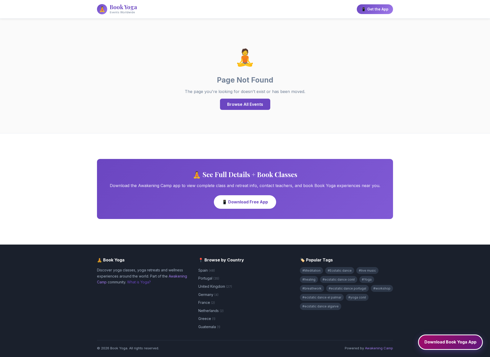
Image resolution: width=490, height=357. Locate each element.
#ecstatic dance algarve (320, 306)
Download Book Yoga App (450, 341)
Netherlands (211, 310)
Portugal (208, 278)
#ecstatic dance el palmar (321, 297)
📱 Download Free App (245, 201)
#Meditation (311, 270)
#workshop (381, 288)
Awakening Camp (379, 348)
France (206, 302)
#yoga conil (357, 297)
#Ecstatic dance (340, 270)
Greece (206, 318)
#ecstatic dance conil (339, 279)
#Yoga (367, 279)
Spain (206, 270)
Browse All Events (245, 104)
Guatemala (209, 327)
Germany (208, 294)
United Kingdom (215, 286)
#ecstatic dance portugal (347, 288)
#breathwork (312, 288)
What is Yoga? (139, 282)
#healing (308, 279)
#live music (367, 270)
